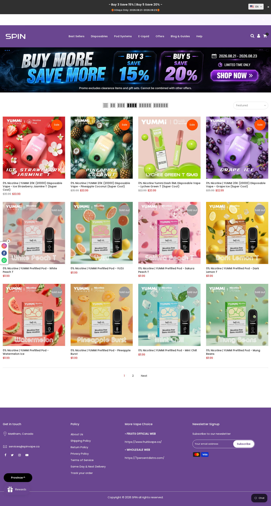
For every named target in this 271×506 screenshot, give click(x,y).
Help (199, 36)
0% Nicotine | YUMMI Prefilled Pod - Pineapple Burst (101, 352)
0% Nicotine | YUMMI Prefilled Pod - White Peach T (30, 270)
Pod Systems (123, 36)
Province (17, 477)
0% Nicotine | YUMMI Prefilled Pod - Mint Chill (167, 350)
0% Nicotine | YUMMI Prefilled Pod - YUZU (97, 268)
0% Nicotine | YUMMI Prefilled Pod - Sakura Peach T (166, 270)
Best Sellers (76, 36)
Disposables (99, 36)
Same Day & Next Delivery (88, 466)
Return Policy (79, 447)
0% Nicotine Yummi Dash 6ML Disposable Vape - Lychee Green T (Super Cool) (169, 184)
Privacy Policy (80, 454)
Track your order (82, 473)
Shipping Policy (81, 441)
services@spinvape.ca (24, 446)
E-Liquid (143, 36)
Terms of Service (82, 460)
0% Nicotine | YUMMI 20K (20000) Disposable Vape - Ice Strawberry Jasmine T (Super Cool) (32, 186)
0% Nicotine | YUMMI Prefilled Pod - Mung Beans (233, 352)
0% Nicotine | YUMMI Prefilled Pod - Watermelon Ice (26, 352)
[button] (256, 7)
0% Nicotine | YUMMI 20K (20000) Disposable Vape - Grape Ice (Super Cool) (235, 184)
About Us (77, 434)
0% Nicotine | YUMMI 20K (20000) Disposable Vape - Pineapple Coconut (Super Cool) (100, 184)
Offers (160, 36)
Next (144, 376)
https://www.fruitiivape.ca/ (143, 442)
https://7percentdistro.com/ (144, 458)
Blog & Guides (180, 36)
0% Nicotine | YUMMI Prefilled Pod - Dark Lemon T (232, 270)
